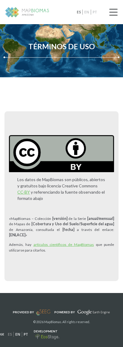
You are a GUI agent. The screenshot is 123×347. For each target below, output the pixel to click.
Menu (113, 12)
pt (95, 12)
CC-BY (23, 192)
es (79, 12)
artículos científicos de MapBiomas (63, 244)
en (86, 12)
